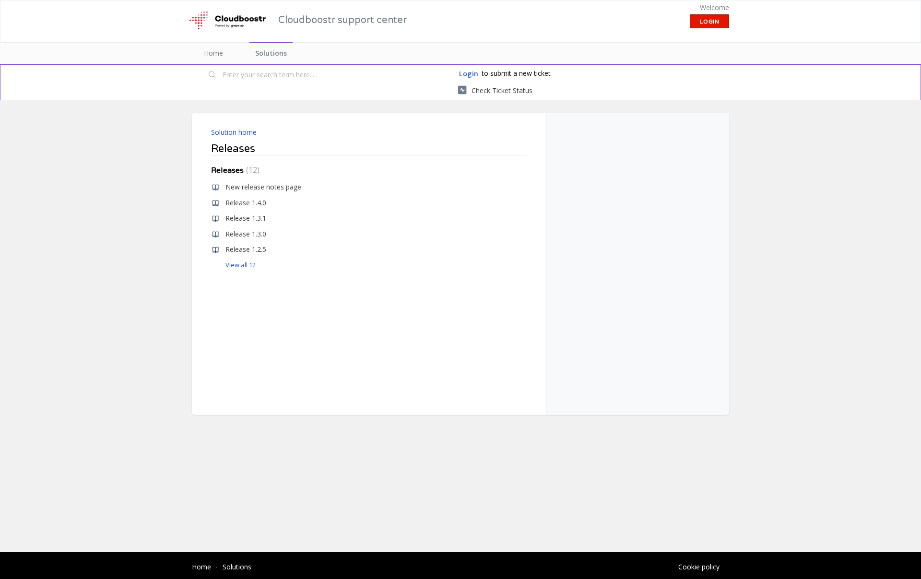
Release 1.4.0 (245, 202)
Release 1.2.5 (245, 249)
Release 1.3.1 (245, 218)
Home (213, 53)
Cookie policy (699, 566)
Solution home (234, 132)
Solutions (271, 53)
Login (469, 73)
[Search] (212, 75)
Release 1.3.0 (245, 233)
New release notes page (263, 186)
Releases (234, 170)
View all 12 (240, 264)
